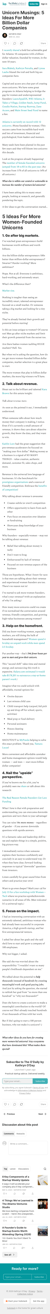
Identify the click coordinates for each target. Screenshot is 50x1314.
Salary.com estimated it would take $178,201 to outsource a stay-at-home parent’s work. (24, 675)
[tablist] (14, 1134)
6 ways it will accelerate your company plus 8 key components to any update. (18, 1185)
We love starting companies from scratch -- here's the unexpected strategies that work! (18, 1212)
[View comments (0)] (15, 43)
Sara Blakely (8, 68)
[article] (25, 1185)
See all (7, 1254)
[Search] (45, 1169)
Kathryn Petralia (24, 68)
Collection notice (25, 1294)
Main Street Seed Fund (26, 110)
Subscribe (34, 4)
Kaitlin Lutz (8, 444)
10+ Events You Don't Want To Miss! (16, 1239)
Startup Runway (27, 106)
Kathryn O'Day (15, 34)
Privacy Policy (24, 1093)
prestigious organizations (15, 482)
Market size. (8, 291)
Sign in (44, 4)
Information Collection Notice (30, 1090)
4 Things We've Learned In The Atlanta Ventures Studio (17, 1204)
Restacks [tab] (21, 1133)
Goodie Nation (10, 106)
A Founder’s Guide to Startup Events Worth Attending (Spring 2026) (16, 1231)
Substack (11, 1308)
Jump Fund (40, 103)
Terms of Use (38, 1087)
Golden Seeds (26, 103)
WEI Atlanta (35, 99)
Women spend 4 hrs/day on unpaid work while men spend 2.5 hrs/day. (24, 643)
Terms (39, 1291)
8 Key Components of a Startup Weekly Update (15, 1178)
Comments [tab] (9, 1133)
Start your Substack (17, 1301)
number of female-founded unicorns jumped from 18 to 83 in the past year (23, 165)
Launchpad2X (20, 99)
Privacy (32, 1291)
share (24, 786)
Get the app (38, 1301)
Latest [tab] (13, 1169)
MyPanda (24, 740)
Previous (11, 1114)
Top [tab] (5, 1169)
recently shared (12, 50)
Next (40, 1114)
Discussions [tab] (23, 1169)
